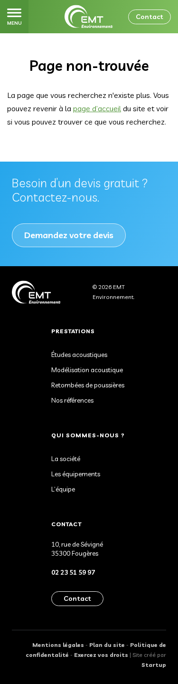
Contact (149, 16)
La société (65, 458)
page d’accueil (97, 108)
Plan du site (107, 644)
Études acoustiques (79, 354)
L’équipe (63, 489)
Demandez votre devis (68, 235)
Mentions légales (58, 644)
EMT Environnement (89, 17)
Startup (153, 664)
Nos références (72, 400)
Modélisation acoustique (87, 370)
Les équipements (75, 474)
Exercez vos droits (101, 654)
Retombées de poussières (87, 385)
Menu (14, 23)
